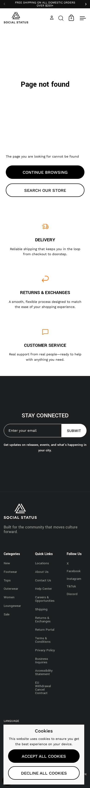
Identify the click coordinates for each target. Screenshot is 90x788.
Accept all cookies (44, 756)
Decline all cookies (44, 773)
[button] (61, 17)
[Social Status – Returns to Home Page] (16, 17)
